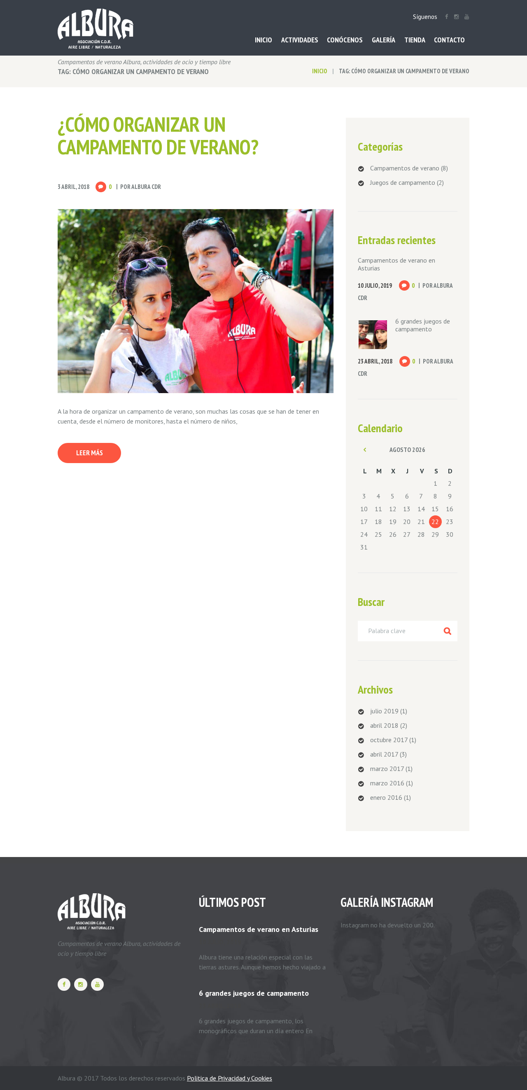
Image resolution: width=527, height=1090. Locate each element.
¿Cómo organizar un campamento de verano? (158, 135)
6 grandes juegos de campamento (422, 325)
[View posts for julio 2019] (365, 449)
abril (384, 725)
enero (386, 797)
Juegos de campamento (402, 182)
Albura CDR (146, 187)
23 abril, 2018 (220, 1006)
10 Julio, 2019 (375, 285)
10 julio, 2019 (220, 942)
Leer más (89, 452)
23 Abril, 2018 (375, 361)
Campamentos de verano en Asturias (396, 264)
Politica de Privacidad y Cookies (229, 1078)
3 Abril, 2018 (73, 187)
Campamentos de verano (404, 168)
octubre (389, 740)
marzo (387, 768)
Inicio (319, 71)
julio (384, 711)
